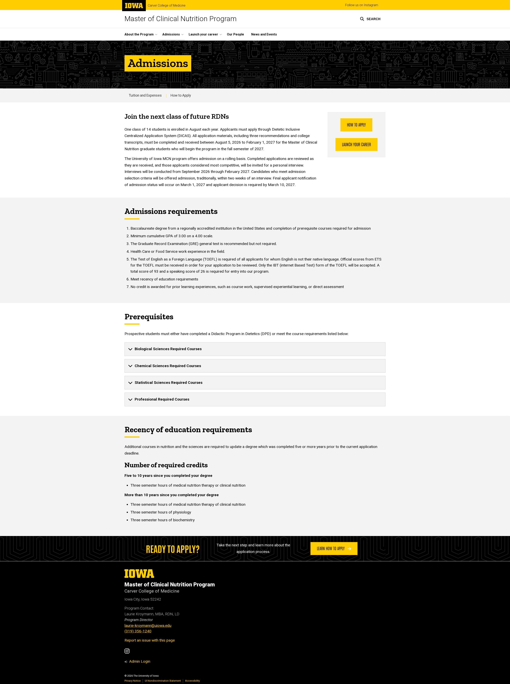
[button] (370, 19)
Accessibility (192, 680)
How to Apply (181, 95)
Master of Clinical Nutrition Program (181, 18)
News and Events (264, 34)
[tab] (255, 349)
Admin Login (139, 661)
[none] (255, 349)
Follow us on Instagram (361, 5)
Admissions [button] (171, 34)
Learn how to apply (331, 548)
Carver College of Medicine (166, 5)
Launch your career (356, 144)
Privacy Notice (133, 680)
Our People (235, 34)
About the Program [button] (139, 34)
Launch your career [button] (203, 34)
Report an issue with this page (150, 640)
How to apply (356, 124)
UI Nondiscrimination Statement (163, 680)
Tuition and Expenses (145, 95)
